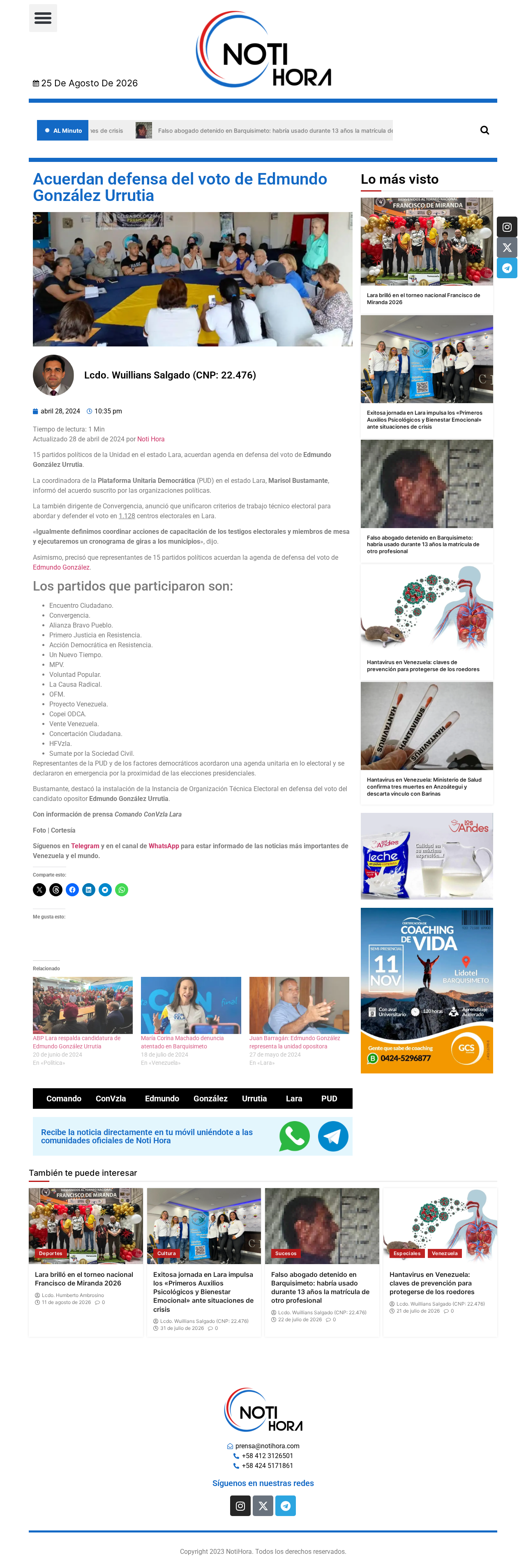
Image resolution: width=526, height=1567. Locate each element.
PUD (329, 1098)
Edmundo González (61, 567)
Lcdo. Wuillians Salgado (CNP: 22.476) (204, 1321)
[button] (43, 18)
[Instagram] (507, 227)
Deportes (51, 1253)
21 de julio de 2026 (418, 1311)
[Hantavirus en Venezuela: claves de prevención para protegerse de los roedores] (427, 608)
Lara (294, 1098)
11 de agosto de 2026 (66, 1302)
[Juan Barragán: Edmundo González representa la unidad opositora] (299, 1005)
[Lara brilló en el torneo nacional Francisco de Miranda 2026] (427, 242)
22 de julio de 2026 (300, 1319)
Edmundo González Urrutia (206, 1098)
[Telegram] (507, 268)
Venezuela (445, 1253)
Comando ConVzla (86, 1098)
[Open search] (484, 129)
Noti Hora (151, 439)
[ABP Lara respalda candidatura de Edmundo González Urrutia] (83, 1005)
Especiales (407, 1253)
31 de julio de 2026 (182, 1328)
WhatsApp (164, 846)
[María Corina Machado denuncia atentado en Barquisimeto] (191, 1005)
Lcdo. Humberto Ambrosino (73, 1295)
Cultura (166, 1253)
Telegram (85, 846)
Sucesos (286, 1253)
